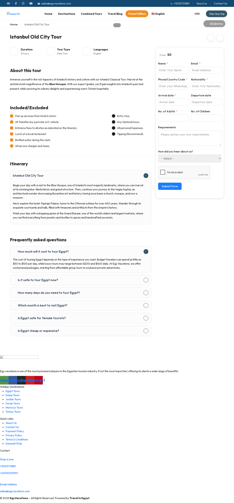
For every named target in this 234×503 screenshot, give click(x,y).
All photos (216, 23)
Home (48, 13)
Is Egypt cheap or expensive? (38, 331)
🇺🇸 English (158, 13)
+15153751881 (181, 3)
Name (162, 63)
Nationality (198, 79)
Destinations (66, 13)
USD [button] (197, 13)
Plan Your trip (217, 13)
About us (201, 3)
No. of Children (200, 111)
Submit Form (170, 186)
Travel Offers (137, 13)
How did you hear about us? (175, 151)
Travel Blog (115, 13)
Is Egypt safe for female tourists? (42, 318)
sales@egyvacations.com (56, 3)
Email (194, 63)
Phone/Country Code (171, 79)
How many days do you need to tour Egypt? (49, 293)
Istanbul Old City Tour (28, 175)
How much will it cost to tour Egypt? (43, 251)
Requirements (167, 127)
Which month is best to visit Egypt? (42, 305)
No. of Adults (166, 111)
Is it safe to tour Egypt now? (38, 280)
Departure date (201, 95)
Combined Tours (91, 13)
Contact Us (220, 3)
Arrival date (166, 95)
